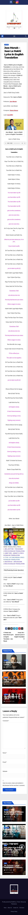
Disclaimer (21, 907)
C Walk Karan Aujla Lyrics (12, 663)
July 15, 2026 (9, 834)
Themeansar (14, 903)
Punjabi (6, 44)
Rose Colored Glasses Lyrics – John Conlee (13, 813)
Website (5, 771)
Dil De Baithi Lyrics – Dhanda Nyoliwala (13, 831)
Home (5, 907)
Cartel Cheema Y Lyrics (11, 698)
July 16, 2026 (9, 816)
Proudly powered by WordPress (9, 901)
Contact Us (15, 907)
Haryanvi (6, 827)
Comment (6, 720)
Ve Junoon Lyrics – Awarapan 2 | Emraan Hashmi (13, 867)
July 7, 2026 (8, 870)
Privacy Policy (14, 911)
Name (5, 753)
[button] (25, 36)
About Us (10, 907)
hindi (5, 845)
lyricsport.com (9, 667)
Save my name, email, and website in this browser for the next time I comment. (14, 784)
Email (5, 762)
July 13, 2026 (9, 852)
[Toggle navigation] (14, 36)
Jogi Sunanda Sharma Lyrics (14, 680)
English (6, 809)
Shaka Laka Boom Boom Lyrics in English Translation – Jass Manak (9, 637)
